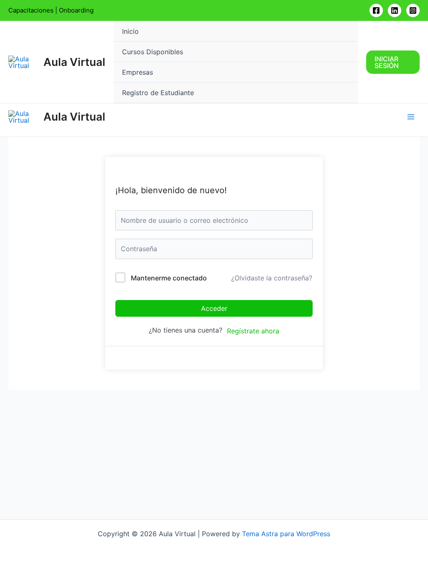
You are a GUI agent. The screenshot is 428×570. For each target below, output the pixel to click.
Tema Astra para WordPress (286, 534)
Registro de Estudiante (158, 92)
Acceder (214, 308)
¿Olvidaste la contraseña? (271, 278)
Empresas (137, 72)
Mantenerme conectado (169, 278)
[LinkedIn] (394, 10)
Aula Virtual (74, 61)
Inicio (130, 31)
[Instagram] (413, 10)
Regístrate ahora (253, 331)
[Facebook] (376, 10)
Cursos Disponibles (152, 52)
